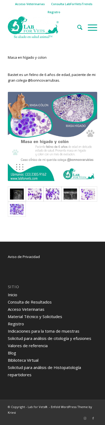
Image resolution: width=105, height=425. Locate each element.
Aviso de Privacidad (24, 256)
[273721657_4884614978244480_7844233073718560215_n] (17, 194)
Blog (12, 353)
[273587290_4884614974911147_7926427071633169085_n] (88, 194)
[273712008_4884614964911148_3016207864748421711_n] (35, 194)
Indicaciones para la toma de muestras (43, 331)
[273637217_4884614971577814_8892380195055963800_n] (17, 209)
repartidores (20, 374)
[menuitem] (30, 4)
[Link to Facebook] (93, 418)
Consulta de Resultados (30, 302)
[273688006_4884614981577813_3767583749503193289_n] (52, 194)
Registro (54, 12)
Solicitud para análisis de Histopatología (44, 367)
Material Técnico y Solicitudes (35, 316)
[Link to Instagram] (85, 418)
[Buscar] (77, 27)
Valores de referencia (28, 345)
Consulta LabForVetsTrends (71, 4)
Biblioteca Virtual (23, 360)
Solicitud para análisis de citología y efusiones (49, 338)
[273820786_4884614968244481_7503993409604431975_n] (70, 194)
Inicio (12, 294)
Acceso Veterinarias (30, 4)
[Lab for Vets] (43, 27)
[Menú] (89, 27)
